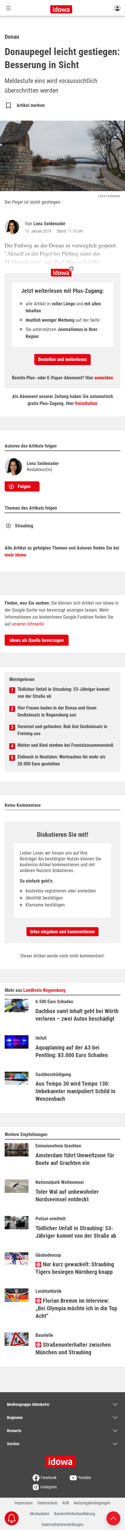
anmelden (103, 378)
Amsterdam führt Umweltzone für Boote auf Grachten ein (74, 1159)
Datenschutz (48, 1503)
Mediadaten (39, 1513)
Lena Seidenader (49, 223)
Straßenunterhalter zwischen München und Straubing (73, 1348)
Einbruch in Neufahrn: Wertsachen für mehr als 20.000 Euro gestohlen (61, 760)
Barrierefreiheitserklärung (74, 1513)
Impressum (24, 1503)
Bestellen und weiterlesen (62, 359)
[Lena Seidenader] (13, 227)
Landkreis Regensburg (44, 990)
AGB (65, 1503)
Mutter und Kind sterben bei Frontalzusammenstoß (65, 745)
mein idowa (15, 555)
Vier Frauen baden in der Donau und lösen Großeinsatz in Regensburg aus (57, 711)
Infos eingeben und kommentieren (62, 931)
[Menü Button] (8, 8)
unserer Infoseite (28, 624)
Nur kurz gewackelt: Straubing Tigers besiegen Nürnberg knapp (74, 1268)
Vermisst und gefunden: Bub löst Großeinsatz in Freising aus (62, 730)
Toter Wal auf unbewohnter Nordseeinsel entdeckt (67, 1195)
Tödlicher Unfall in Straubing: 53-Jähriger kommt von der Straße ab (63, 692)
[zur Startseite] (62, 1459)
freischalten (86, 403)
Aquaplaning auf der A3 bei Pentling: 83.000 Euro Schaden (71, 1051)
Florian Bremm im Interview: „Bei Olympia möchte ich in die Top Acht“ (76, 1308)
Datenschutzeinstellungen (62, 1524)
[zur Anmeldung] (117, 8)
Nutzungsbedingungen (92, 1503)
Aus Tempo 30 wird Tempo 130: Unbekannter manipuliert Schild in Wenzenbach (75, 1091)
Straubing (24, 526)
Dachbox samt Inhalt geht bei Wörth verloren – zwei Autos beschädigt (77, 1015)
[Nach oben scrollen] (113, 1518)
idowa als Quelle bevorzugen (37, 640)
